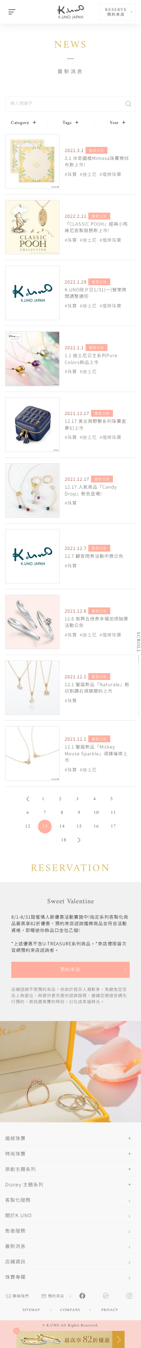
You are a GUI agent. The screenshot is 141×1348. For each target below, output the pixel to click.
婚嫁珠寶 (15, 1138)
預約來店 (70, 970)
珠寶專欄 (15, 1276)
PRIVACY (109, 1310)
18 (63, 840)
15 (79, 826)
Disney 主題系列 (24, 1184)
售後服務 (15, 1230)
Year (114, 123)
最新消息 (15, 1246)
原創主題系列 (20, 1169)
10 (96, 812)
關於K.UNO (18, 1215)
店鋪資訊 (15, 1261)
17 (113, 826)
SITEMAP (31, 1310)
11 (113, 812)
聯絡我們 (21, 1296)
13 (45, 826)
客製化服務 (18, 1199)
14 (62, 826)
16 (96, 826)
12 (27, 826)
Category (20, 123)
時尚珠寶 (15, 1153)
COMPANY (70, 1310)
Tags (67, 123)
